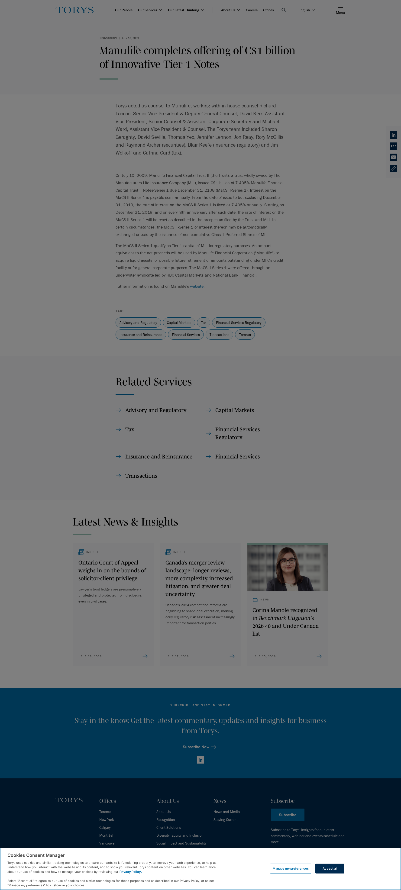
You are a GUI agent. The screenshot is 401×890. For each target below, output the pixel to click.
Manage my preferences (291, 868)
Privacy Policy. (131, 872)
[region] (200, 869)
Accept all (330, 868)
